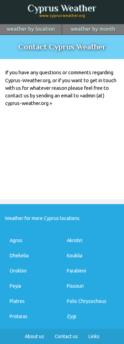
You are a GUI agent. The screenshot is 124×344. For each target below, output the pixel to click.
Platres (17, 301)
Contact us (66, 336)
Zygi (71, 316)
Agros (16, 240)
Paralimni (76, 271)
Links (94, 336)
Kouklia (74, 255)
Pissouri (75, 286)
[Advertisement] (62, 158)
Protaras (19, 316)
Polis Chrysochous (86, 301)
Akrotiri (74, 240)
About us (34, 336)
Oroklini (18, 271)
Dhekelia (19, 255)
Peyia (15, 286)
